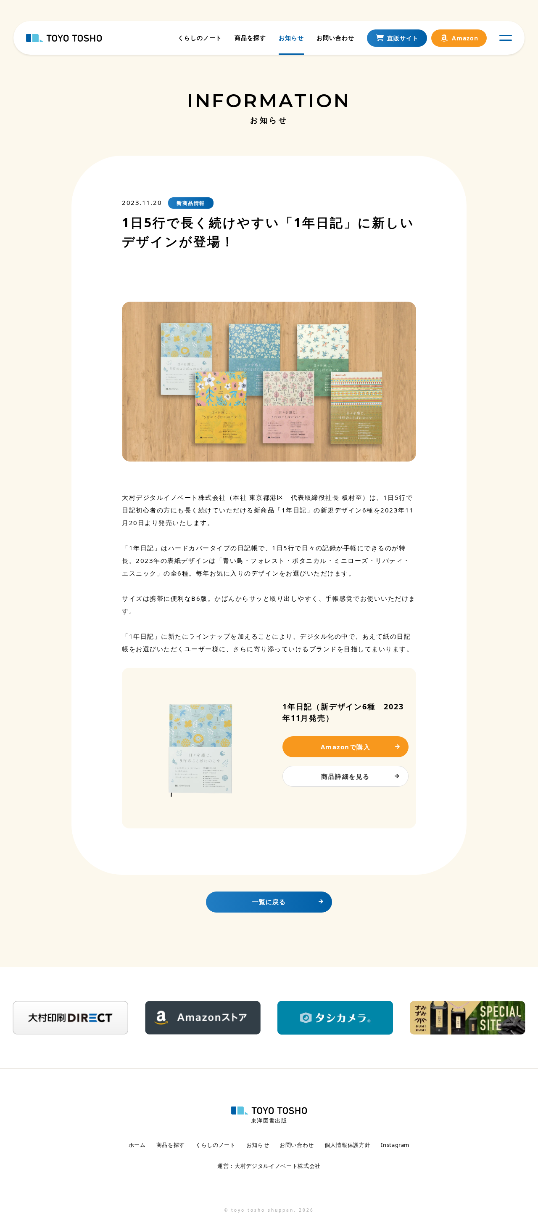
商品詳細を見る (345, 776)
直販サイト (403, 38)
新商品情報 (191, 203)
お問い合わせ (335, 38)
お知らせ (291, 38)
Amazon (465, 38)
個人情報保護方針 (347, 1145)
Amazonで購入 (346, 747)
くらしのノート (200, 38)
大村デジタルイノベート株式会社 (278, 1166)
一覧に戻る (269, 901)
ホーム (137, 1145)
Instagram (395, 1145)
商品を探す (250, 38)
